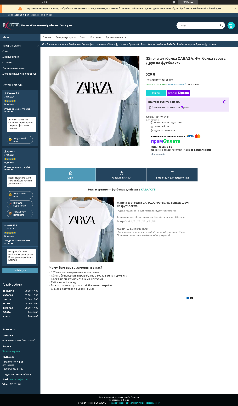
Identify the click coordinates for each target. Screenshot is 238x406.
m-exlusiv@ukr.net (19, 379)
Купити (156, 93)
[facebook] (188, 298)
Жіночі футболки (117, 44)
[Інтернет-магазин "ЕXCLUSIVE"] (11, 25)
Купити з (172, 93)
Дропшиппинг (10, 56)
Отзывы (7, 62)
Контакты (96, 37)
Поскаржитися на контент (120, 403)
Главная (47, 37)
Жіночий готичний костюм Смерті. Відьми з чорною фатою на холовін (20, 123)
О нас (83, 37)
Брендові (134, 44)
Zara (143, 44)
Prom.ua (135, 397)
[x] (191, 298)
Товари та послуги (56, 44)
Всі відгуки (20, 270)
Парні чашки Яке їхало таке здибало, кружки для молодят (20, 180)
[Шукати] (221, 25)
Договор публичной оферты (19, 73)
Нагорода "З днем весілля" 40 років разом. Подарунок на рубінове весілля (21, 255)
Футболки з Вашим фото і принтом (87, 44)
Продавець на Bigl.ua (119, 400)
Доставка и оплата (116, 37)
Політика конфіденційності (147, 403)
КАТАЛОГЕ (148, 189)
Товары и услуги (64, 37)
